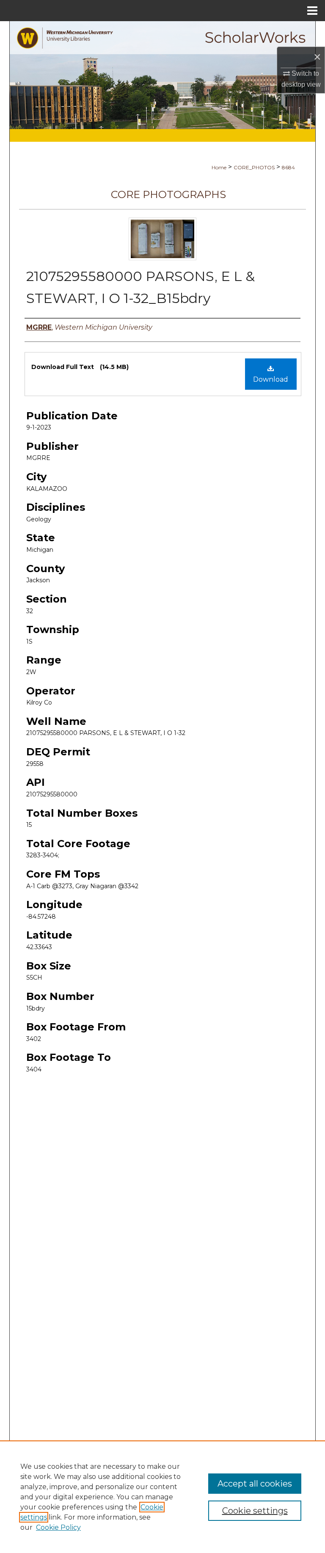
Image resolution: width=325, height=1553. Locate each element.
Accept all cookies (255, 1484)
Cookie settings (255, 1511)
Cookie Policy (58, 1527)
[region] (162, 1496)
